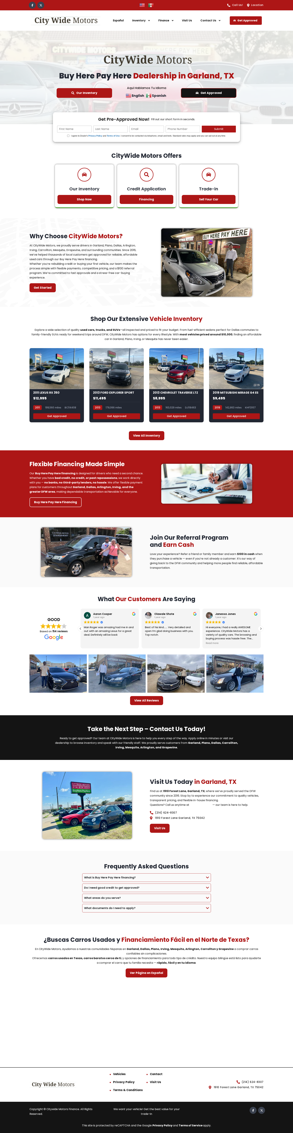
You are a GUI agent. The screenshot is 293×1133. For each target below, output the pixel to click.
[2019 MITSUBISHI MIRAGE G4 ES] (236, 385)
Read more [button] (212, 643)
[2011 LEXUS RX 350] (57, 385)
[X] (40, 5)
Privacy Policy (95, 136)
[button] (260, 628)
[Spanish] (151, 5)
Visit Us (187, 20)
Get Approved (56, 416)
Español (118, 20)
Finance (163, 20)
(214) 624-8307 (201, 805)
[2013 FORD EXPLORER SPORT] (116, 385)
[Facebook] (32, 5)
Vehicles (119, 1074)
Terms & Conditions (128, 1090)
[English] (142, 5)
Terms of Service (191, 1125)
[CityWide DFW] (65, 21)
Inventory (139, 20)
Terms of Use (113, 136)
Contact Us (208, 20)
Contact (156, 1074)
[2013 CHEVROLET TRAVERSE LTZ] (176, 385)
